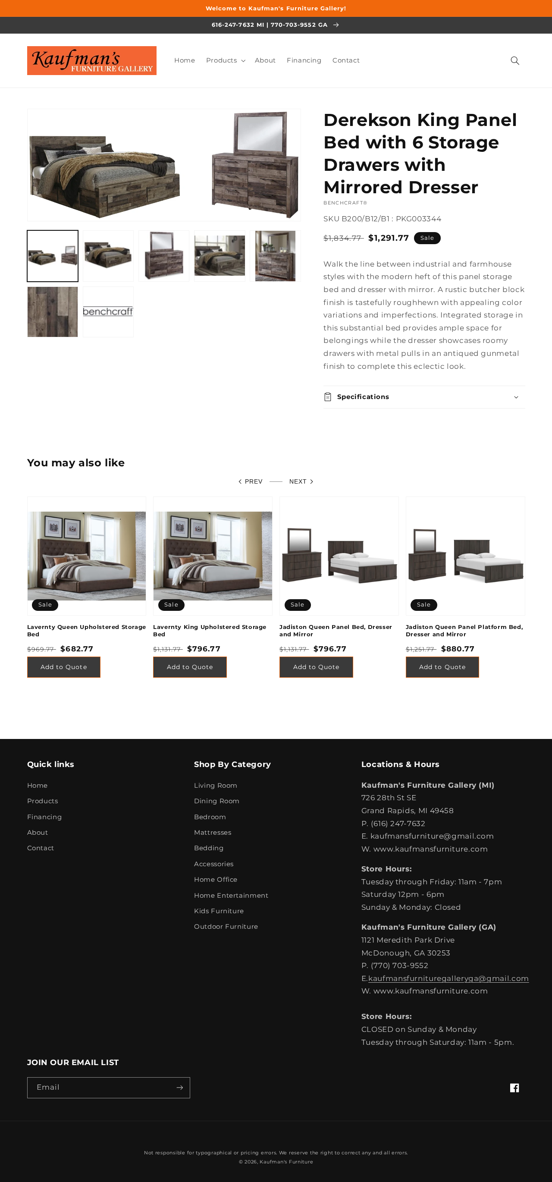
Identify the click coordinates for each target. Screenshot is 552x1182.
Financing (44, 817)
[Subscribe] (179, 1087)
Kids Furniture (219, 911)
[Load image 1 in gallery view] (52, 256)
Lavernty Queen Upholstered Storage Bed (86, 630)
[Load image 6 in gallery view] (52, 312)
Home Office (216, 879)
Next (298, 481)
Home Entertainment (231, 895)
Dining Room (217, 801)
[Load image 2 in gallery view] (108, 256)
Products (42, 801)
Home (37, 785)
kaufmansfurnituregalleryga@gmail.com (448, 978)
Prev (254, 481)
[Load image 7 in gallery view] (108, 312)
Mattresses (212, 832)
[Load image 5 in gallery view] (275, 256)
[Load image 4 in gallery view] (219, 256)
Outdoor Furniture (226, 927)
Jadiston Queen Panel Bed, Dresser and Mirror (335, 630)
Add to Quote (64, 667)
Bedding (208, 848)
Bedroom (210, 817)
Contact (40, 848)
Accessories (214, 864)
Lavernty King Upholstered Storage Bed (210, 630)
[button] (225, 60)
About (37, 832)
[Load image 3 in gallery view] (164, 256)
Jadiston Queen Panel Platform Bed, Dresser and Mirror (464, 630)
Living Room (216, 785)
